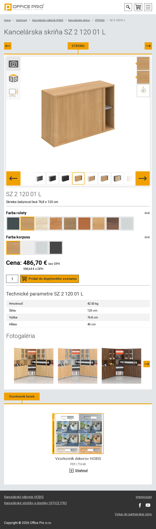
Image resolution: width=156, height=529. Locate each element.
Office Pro (24, 7)
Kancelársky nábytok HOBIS (47, 20)
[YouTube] (148, 505)
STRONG (100, 20)
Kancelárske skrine (79, 20)
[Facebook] (140, 505)
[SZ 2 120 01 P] (148, 46)
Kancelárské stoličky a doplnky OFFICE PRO (35, 503)
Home (7, 20)
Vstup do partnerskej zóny (133, 514)
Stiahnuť (81, 471)
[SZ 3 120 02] (7, 46)
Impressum (144, 497)
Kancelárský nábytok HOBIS (24, 497)
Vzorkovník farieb (22, 396)
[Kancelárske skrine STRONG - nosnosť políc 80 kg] (34, 364)
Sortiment (21, 20)
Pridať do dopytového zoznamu (53, 279)
